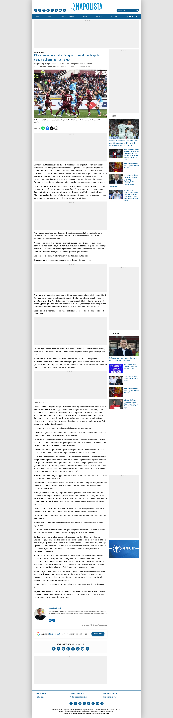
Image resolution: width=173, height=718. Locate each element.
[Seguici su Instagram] (44, 10)
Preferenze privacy (110, 697)
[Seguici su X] (39, 10)
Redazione (40, 697)
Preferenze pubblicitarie (79, 697)
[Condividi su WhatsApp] (43, 128)
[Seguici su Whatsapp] (48, 10)
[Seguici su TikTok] (56, 10)
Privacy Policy (111, 693)
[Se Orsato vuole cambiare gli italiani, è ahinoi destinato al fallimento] (124, 346)
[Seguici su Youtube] (60, 10)
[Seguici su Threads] (52, 10)
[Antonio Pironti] (40, 614)
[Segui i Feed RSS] (64, 10)
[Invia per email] (56, 128)
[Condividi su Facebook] (47, 128)
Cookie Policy (77, 693)
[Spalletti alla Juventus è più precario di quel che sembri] (116, 381)
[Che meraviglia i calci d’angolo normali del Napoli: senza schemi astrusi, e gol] (70, 94)
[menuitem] (38, 16)
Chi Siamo (41, 693)
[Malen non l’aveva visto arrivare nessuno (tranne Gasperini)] (116, 167)
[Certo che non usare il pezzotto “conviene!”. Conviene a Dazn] (116, 369)
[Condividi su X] (52, 128)
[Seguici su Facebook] (35, 10)
